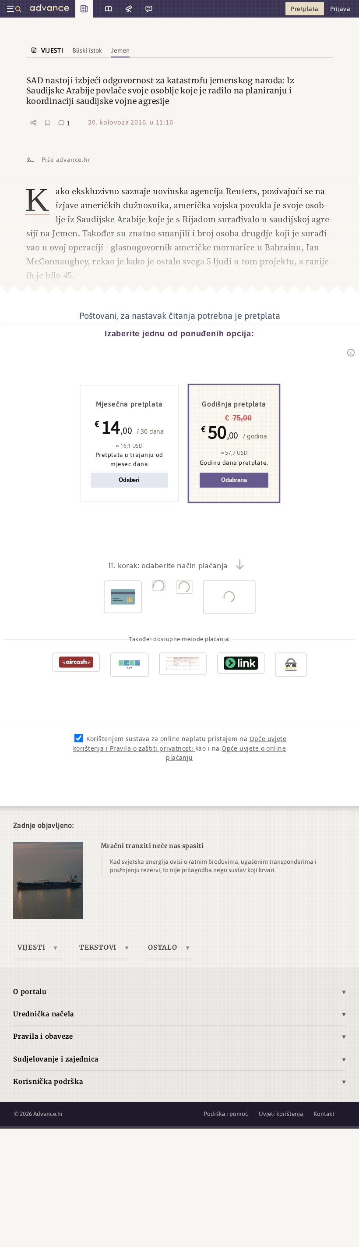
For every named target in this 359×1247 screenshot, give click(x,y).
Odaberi (129, 480)
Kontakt (323, 1113)
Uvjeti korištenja (281, 1113)
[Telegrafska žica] (128, 9)
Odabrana (234, 480)
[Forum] (148, 9)
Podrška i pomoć (226, 1113)
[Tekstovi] (105, 9)
